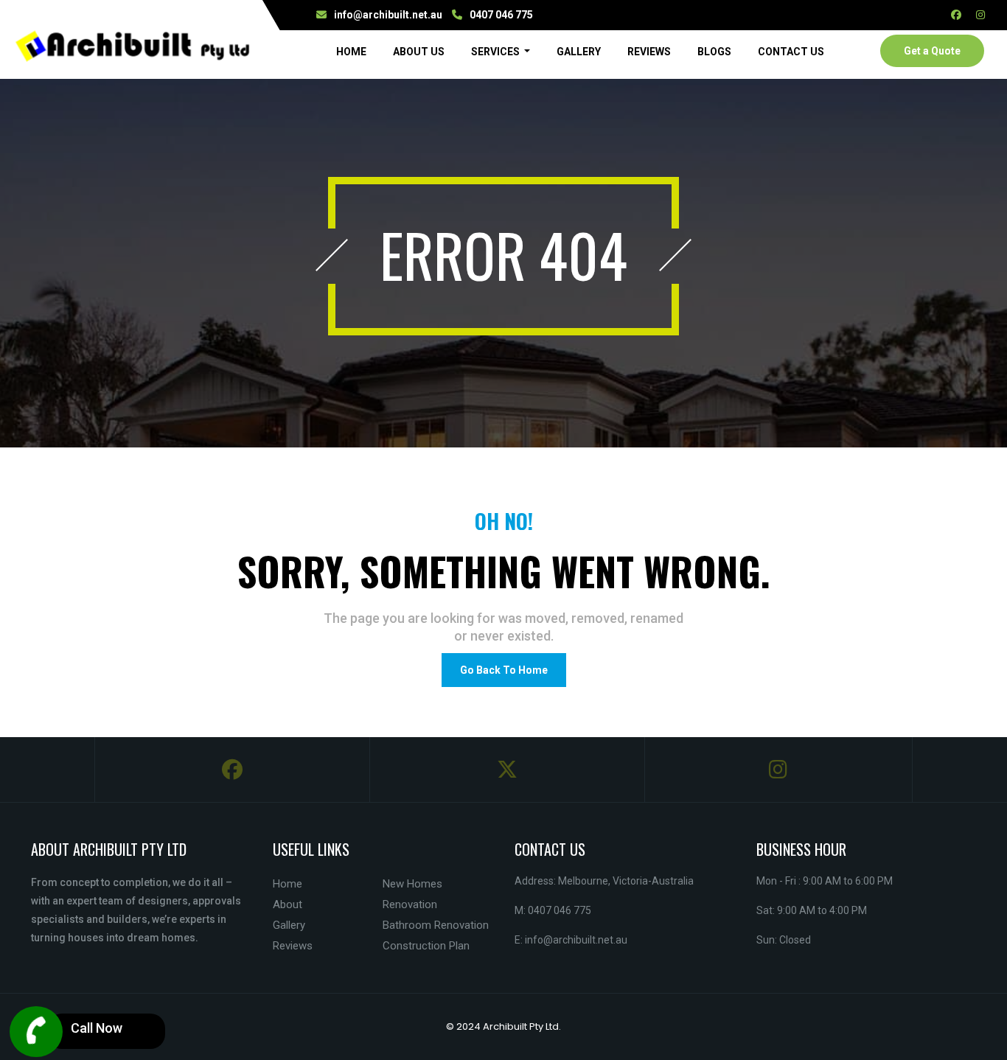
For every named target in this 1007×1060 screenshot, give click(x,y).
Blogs (714, 51)
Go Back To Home (504, 670)
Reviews (649, 51)
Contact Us (791, 51)
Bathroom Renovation (436, 925)
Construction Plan (426, 945)
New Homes (412, 883)
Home (354, 51)
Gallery (579, 51)
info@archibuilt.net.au (388, 15)
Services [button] (496, 51)
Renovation (410, 904)
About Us (419, 51)
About (287, 904)
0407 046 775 (501, 15)
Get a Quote (932, 51)
